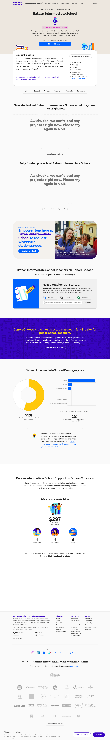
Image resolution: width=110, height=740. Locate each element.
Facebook (51, 298)
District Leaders (59, 661)
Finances (58, 625)
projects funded (39, 633)
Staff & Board (60, 627)
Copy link (88, 302)
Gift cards (73, 623)
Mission (58, 618)
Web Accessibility (61, 631)
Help (82, 3)
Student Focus (60, 623)
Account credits (75, 620)
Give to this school (55, 44)
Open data (88, 625)
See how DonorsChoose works (55, 347)
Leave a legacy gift (76, 633)
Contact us (88, 629)
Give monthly (74, 629)
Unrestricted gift (75, 635)
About (27, 91)
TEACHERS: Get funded (51, 3)
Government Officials (79, 661)
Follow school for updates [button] (81, 56)
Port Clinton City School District (58, 10)
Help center (88, 618)
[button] (67, 302)
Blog (91, 623)
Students (69, 91)
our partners (75, 666)
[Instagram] (32, 652)
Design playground (90, 627)
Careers (58, 629)
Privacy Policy (37, 738)
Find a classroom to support (33, 3)
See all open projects (55, 154)
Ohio (42, 10)
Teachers (58, 91)
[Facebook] (44, 652)
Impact (37, 91)
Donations (81, 91)
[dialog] (55, 734)
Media (87, 623)
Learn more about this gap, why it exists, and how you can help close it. (58, 444)
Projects (47, 91)
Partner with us (65, 3)
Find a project (74, 618)
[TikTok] (49, 652)
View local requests (78, 78)
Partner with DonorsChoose (55, 724)
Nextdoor (85, 298)
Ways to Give (75, 616)
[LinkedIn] (38, 652)
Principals (47, 661)
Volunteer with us (75, 631)
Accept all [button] (99, 734)
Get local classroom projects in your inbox (68, 653)
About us (74, 3)
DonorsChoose (17, 3)
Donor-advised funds (76, 625)
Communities (88, 620)
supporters (18, 633)
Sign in (95, 3)
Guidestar (28, 629)
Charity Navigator (18, 629)
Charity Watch (44, 627)
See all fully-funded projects (55, 209)
